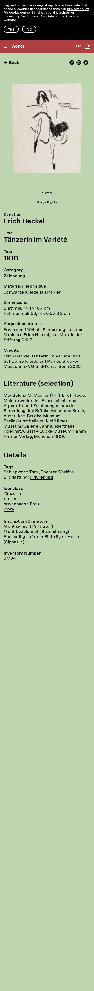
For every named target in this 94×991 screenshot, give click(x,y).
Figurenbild (41, 478)
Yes (11, 30)
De (79, 46)
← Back (12, 63)
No (29, 30)
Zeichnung (14, 276)
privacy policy (78, 9)
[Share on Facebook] (71, 64)
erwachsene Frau (21, 504)
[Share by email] (78, 64)
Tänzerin (12, 494)
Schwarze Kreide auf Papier (32, 292)
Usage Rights (47, 202)
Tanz (34, 472)
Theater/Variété (57, 472)
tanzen (11, 499)
